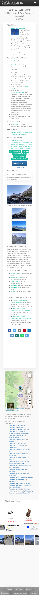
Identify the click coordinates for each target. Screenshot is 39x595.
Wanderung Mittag (15, 489)
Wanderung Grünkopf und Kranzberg (20, 465)
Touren (9, 589)
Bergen (30, 477)
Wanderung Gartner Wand (17, 469)
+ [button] (30, 400)
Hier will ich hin (19, 163)
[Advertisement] (19, 350)
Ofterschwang (16, 487)
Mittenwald (15, 467)
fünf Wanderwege (18, 55)
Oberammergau (14, 437)
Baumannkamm (15, 142)
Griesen (11, 441)
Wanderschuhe (15, 287)
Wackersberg (13, 447)
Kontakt (28, 589)
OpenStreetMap (20, 408)
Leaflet (7, 408)
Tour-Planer (14, 61)
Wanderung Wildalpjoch (16, 479)
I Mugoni (23, 134)
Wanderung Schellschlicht (17, 439)
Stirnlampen (14, 273)
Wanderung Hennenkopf (17, 445)
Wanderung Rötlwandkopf (17, 477)
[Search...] (29, 391)
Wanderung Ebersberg (16, 483)
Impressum (33, 593)
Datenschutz (5, 593)
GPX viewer (19, 589)
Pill (25, 443)
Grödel (13, 291)
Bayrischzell (13, 481)
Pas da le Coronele (25, 148)
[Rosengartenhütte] (20, 388)
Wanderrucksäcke (16, 277)
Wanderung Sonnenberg (16, 435)
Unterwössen (25, 433)
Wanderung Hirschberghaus (18, 457)
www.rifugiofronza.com (17, 92)
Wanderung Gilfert (15, 443)
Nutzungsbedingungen (20, 593)
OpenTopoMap (9, 410)
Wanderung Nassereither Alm (18, 453)
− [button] (30, 403)
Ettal (27, 429)
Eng (23, 463)
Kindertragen (14, 281)
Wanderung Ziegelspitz (16, 429)
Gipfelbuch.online (12, 2)
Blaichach (27, 489)
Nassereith (12, 455)
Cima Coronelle (15, 134)
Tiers (22, 75)
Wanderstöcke (15, 285)
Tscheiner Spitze (27, 132)
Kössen (28, 483)
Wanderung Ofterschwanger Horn (20, 485)
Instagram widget (20, 545)
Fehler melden (19, 167)
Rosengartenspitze (16, 132)
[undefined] (29, 375)
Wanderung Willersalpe (16, 473)
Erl (10, 451)
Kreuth (11, 459)
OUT (36, 523)
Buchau (20, 427)
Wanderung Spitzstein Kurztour (19, 449)
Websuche (14, 65)
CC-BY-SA (16, 410)
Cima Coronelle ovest (17, 140)
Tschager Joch (23, 144)
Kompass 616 (16, 124)
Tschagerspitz (25, 142)
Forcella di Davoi (22, 146)
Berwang (12, 471)
